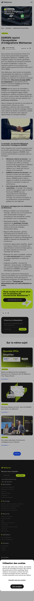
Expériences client (5, 518)
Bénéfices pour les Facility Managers (10, 505)
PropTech (18, 83)
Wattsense (8, 28)
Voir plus (17, 453)
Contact (3, 550)
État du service (5, 530)
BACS (8, 69)
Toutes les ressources (6, 516)
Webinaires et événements (8, 522)
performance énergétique (9, 100)
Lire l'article (4, 379)
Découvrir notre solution (15, 299)
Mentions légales (5, 557)
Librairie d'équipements (7, 497)
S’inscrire (22, 329)
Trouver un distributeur (7, 539)
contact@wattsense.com (8, 479)
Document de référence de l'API (9, 526)
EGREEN (4, 88)
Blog (2, 28)
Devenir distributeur (6, 537)
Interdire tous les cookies (17, 580)
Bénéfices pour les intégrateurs (9, 510)
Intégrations (4, 495)
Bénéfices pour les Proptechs (8, 508)
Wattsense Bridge (5, 493)
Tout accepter (17, 586)
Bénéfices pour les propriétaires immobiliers (12, 503)
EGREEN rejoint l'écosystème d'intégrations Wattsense (21, 28)
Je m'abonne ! (20, 475)
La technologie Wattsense (7, 487)
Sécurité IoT (4, 528)
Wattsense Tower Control (7, 489)
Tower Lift (3, 491)
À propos (3, 548)
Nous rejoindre (5, 546)
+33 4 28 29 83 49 (6, 482)
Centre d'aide (4, 524)
